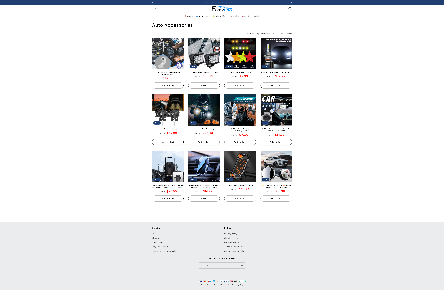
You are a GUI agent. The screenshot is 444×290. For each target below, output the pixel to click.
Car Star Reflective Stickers (240, 73)
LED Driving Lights (168, 129)
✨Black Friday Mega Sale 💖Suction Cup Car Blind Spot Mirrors (276, 187)
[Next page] (232, 212)
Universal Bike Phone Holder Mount (240, 186)
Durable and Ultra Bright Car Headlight (276, 73)
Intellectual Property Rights (164, 251)
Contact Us (157, 242)
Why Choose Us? (160, 247)
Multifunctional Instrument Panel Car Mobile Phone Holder (276, 130)
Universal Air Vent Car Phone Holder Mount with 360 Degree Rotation (204, 187)
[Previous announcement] (152, 2)
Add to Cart (168, 85)
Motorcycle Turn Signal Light (204, 129)
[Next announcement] (291, 2)
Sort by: (250, 34)
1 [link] (211, 211)
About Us (156, 238)
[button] (155, 8)
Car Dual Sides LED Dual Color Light (204, 73)
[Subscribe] (242, 266)
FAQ (154, 234)
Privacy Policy (230, 234)
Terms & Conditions (233, 247)
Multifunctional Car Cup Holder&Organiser (240, 130)
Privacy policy (237, 285)
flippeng (210, 285)
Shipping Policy (231, 238)
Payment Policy (231, 242)
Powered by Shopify (222, 285)
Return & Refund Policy (235, 251)
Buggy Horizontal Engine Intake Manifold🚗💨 (167, 73)
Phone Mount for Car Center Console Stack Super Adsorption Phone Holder (167, 187)
